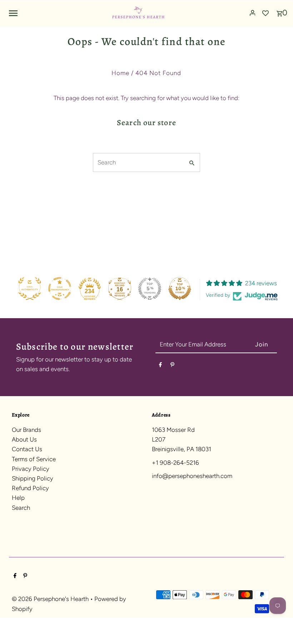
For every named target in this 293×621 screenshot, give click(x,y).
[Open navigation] (57, 13)
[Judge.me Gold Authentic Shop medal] (29, 288)
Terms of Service (34, 459)
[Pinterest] (172, 366)
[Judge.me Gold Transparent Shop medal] (59, 288)
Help (18, 497)
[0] (279, 11)
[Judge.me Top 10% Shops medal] (179, 288)
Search (21, 507)
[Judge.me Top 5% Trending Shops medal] (149, 288)
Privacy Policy (30, 468)
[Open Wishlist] (265, 13)
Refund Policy (30, 488)
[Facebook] (160, 366)
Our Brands (26, 429)
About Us (24, 439)
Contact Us (27, 449)
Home (120, 73)
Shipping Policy (32, 478)
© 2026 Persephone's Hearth (51, 598)
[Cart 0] (279, 11)
